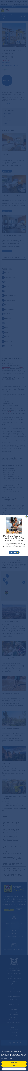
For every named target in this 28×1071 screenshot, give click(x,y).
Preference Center (14, 1068)
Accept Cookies (14, 1062)
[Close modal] (26, 516)
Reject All (14, 1065)
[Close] (26, 1048)
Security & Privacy (8, 1058)
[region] (14, 1058)
